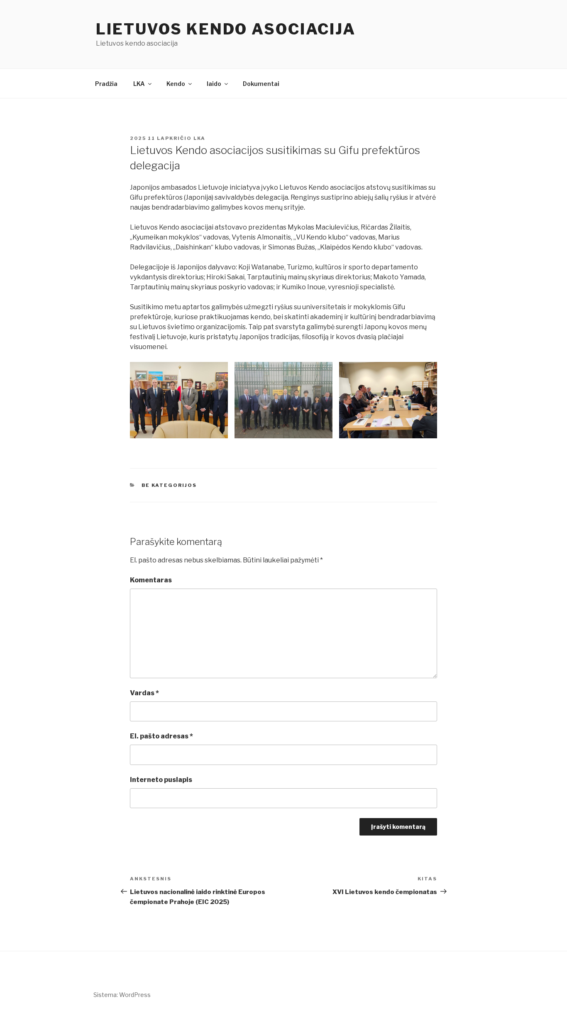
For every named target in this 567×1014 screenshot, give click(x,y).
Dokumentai (261, 83)
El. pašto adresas (161, 736)
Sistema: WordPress (122, 994)
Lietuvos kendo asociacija (226, 29)
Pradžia (106, 83)
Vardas (144, 693)
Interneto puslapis (161, 780)
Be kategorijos (169, 485)
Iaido (214, 83)
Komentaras (151, 580)
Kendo (175, 83)
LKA (139, 83)
